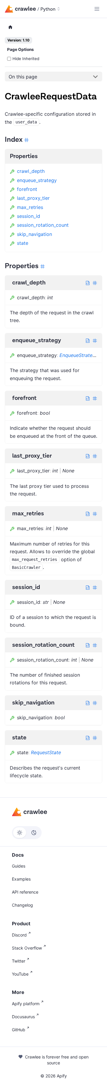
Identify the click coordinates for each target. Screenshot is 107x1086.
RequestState (46, 752)
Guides (18, 865)
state (22, 243)
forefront (27, 189)
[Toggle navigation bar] (97, 9)
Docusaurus (23, 1016)
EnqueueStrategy (78, 355)
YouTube (20, 973)
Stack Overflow (27, 947)
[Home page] (10, 27)
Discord (19, 934)
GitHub (18, 1029)
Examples (21, 878)
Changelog (22, 905)
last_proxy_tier (33, 198)
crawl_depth (31, 171)
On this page (23, 77)
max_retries (30, 207)
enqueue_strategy (37, 180)
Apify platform (26, 1003)
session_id (28, 216)
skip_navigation (34, 234)
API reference (25, 891)
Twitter (18, 960)
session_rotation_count (43, 225)
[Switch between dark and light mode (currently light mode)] (27, 832)
